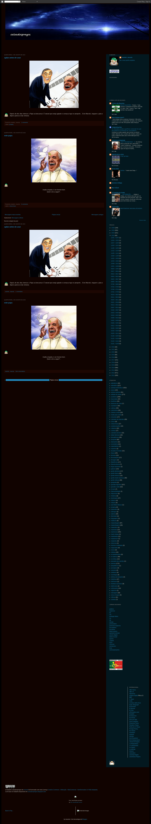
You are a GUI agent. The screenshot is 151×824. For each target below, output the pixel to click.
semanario (112, 646)
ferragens (114, 460)
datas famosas (115, 435)
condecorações (115, 426)
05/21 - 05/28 (115, 302)
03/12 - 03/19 (115, 325)
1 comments (24, 122)
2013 (113, 370)
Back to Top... (9, 811)
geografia (114, 482)
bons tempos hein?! (118, 117)
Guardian (132, 732)
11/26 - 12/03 (115, 248)
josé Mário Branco (116, 505)
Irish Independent (134, 740)
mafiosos (114, 520)
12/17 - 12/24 (115, 243)
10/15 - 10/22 (115, 261)
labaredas (114, 509)
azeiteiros (114, 397)
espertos (113, 448)
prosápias (114, 568)
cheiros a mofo (115, 412)
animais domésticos (117, 388)
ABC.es (131, 692)
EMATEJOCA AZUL (118, 154)
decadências (115, 437)
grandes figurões (116, 484)
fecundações (115, 457)
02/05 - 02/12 (115, 333)
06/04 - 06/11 (115, 300)
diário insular (113, 637)
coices (113, 421)
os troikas (114, 559)
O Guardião (115, 207)
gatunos (113, 469)
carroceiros (114, 410)
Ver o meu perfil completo (127, 60)
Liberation (132, 753)
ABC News (132, 690)
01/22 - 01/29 (115, 338)
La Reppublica (133, 743)
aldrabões (114, 385)
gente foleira (115, 473)
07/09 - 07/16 (115, 289)
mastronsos (114, 538)
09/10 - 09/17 (115, 274)
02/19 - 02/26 (115, 331)
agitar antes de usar (12, 58)
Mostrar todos (142, 220)
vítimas (113, 597)
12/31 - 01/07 (115, 238)
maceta (26, 790)
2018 (113, 357)
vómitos (113, 599)
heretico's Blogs (117, 183)
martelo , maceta (127, 57)
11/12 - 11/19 (115, 250)
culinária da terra (116, 433)
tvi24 (110, 642)
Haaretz (131, 734)
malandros (114, 527)
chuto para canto (116, 415)
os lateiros (114, 556)
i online (111, 640)
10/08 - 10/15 (115, 263)
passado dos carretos (117, 561)
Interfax (131, 736)
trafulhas (113, 579)
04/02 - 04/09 (115, 320)
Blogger (84, 819)
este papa (8, 136)
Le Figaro (132, 747)
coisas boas (12, 206)
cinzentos (114, 417)
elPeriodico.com (134, 712)
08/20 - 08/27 (115, 279)
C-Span (131, 699)
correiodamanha (114, 650)
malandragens (115, 525)
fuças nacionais (115, 466)
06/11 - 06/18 (115, 297)
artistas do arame (116, 394)
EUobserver (133, 716)
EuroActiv (132, 718)
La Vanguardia (133, 745)
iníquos (113, 502)
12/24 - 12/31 (115, 240)
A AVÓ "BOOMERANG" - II (127, 142)
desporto (113, 439)
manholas (114, 529)
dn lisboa (112, 629)
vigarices (114, 590)
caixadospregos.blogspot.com (37, 791)
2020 (113, 352)
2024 (113, 233)
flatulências (114, 462)
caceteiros (114, 406)
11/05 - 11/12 (115, 253)
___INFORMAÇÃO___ (126, 194)
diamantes (114, 442)
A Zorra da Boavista (118, 103)
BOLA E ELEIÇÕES (125, 105)
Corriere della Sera (135, 703)
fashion (122, 170)
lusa (110, 648)
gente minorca (115, 475)
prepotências (115, 565)
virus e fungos (115, 595)
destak (111, 622)
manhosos (114, 532)
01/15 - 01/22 (115, 341)
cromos (113, 430)
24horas (111, 644)
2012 (113, 373)
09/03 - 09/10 (115, 276)
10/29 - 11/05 (115, 256)
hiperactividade (115, 491)
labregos (113, 511)
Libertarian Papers (134, 756)
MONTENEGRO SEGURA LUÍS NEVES (131, 208)
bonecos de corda (116, 403)
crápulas (113, 428)
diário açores (113, 631)
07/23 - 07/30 (115, 287)
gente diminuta (115, 471)
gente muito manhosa (117, 478)
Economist (132, 706)
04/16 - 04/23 (115, 315)
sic (110, 618)
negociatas (114, 547)
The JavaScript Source (76, 802)
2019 (113, 354)
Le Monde (132, 749)
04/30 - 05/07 (115, 310)
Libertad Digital (134, 755)
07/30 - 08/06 (115, 284)
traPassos (114, 581)
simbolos (114, 572)
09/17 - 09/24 (115, 271)
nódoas (113, 552)
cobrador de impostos (117, 419)
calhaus (113, 408)
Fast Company (133, 721)
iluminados (114, 498)
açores (111, 639)
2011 (113, 375)
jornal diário (113, 624)
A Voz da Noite (124, 156)
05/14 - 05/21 (115, 305)
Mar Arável (115, 188)
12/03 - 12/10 (115, 245)
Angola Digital (133, 695)
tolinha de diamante (117, 577)
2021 (113, 349)
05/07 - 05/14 (115, 307)
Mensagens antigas (97, 214)
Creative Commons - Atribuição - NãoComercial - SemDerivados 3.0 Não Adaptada (72, 790)
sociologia (114, 575)
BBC (130, 697)
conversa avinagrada (118, 140)
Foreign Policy (133, 729)
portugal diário (113, 616)
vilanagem (114, 593)
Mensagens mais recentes (13, 214)
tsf (110, 613)
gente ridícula (115, 480)
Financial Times (134, 723)
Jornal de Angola (134, 742)
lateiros (113, 514)
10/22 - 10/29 (115, 258)
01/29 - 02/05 (115, 336)
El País (131, 710)
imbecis (113, 500)
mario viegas (115, 534)
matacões (114, 541)
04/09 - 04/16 (115, 318)
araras (113, 390)
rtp (110, 620)
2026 (113, 228)
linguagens (114, 518)
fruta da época (115, 464)
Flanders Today (134, 725)
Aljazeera (132, 693)
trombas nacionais (116, 583)
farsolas (113, 455)
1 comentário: (19, 291)
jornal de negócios (115, 625)
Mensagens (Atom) (17, 218)
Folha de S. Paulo (134, 727)
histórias (113, 496)
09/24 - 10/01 (115, 269)
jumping (11, 124)
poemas (113, 563)
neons (113, 550)
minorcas (114, 543)
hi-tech (113, 489)
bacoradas (114, 399)
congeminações (117, 127)
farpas (113, 453)
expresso (112, 611)
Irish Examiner (133, 738)
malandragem (115, 523)
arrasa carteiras (115, 392)
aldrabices (114, 383)
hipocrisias (114, 493)
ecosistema (114, 444)
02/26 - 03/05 (115, 328)
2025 (113, 230)
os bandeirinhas (116, 554)
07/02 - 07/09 (115, 292)
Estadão (131, 714)
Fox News (132, 731)
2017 (113, 360)
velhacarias (114, 588)
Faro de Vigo (133, 719)
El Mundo (132, 708)
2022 (113, 347)
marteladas (114, 536)
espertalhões (115, 446)
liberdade (114, 516)
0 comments (24, 204)
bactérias (114, 401)
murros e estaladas (117, 545)
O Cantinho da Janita (118, 192)
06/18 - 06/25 (115, 294)
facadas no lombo (116, 451)
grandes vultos (115, 487)
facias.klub (115, 169)
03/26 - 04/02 (115, 323)
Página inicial (56, 214)
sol (110, 614)
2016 (113, 362)
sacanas (113, 570)
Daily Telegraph (134, 705)
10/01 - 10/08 (115, 266)
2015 (113, 365)
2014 (113, 367)
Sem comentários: (20, 371)
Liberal (131, 751)
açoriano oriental (114, 633)
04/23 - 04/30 (115, 313)
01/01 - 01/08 (115, 343)
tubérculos (114, 586)
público (111, 609)
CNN (130, 701)
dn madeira (112, 627)
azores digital (113, 635)
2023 (113, 235)
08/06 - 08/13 (115, 281)
